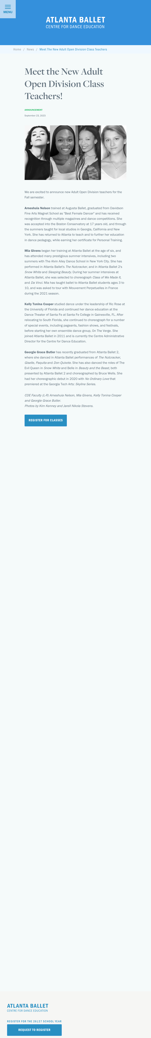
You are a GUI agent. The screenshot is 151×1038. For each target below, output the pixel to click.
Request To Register (34, 1030)
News (30, 49)
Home (17, 49)
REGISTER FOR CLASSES (46, 420)
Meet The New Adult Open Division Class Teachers (73, 49)
